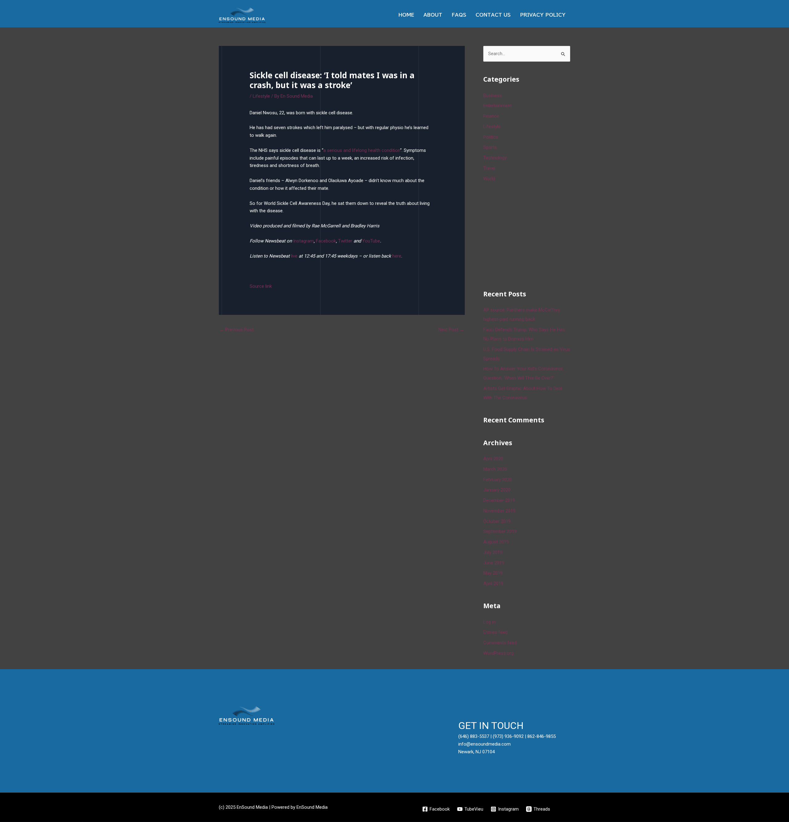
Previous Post (236, 329)
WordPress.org (498, 653)
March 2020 (495, 469)
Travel (489, 168)
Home (406, 15)
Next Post (451, 329)
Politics (490, 137)
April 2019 (493, 583)
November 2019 (499, 511)
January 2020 (496, 490)
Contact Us (493, 15)
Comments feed (500, 642)
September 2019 (500, 531)
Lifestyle (261, 96)
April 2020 (493, 459)
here (396, 256)
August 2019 (496, 542)
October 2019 (497, 521)
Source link (261, 286)
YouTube (371, 241)
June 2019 (493, 563)
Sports (490, 147)
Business (492, 95)
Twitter (345, 241)
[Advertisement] (529, 234)
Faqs (459, 15)
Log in (489, 622)
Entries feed (495, 632)
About (432, 15)
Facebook (326, 241)
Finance (491, 116)
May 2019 (493, 573)
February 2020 (497, 479)
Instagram (303, 241)
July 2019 (492, 552)
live (294, 256)
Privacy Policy (543, 15)
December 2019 (499, 500)
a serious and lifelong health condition (361, 150)
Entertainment (497, 105)
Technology (495, 158)
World (489, 178)
